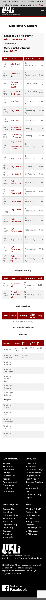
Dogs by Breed (33, 476)
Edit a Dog (8, 528)
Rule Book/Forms (34, 528)
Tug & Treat (15, 201)
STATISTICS (31, 459)
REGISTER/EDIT (10, 504)
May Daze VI (16, 239)
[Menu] (42, 11)
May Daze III (15, 158)
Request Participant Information (8, 534)
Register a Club (10, 518)
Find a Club (31, 512)
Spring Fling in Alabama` (16, 128)
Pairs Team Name (32, 315)
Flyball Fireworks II (15, 182)
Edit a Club (8, 521)
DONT (13, 51)
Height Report (32, 479)
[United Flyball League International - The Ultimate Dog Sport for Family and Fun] (17, 11)
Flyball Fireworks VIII (15, 258)
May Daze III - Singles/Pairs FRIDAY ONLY (16, 146)
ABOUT (29, 504)
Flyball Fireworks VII (15, 249)
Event (13, 59)
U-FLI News (31, 534)
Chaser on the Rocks (15, 92)
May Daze (14, 101)
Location (29, 59)
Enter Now (38, 5)
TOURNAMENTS (10, 459)
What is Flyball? (33, 509)
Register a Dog (10, 524)
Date (5, 59)
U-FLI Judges (32, 531)
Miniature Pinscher (15, 39)
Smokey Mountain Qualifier (14, 84)
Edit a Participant (11, 515)
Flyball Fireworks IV (16, 220)
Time (40, 278)
